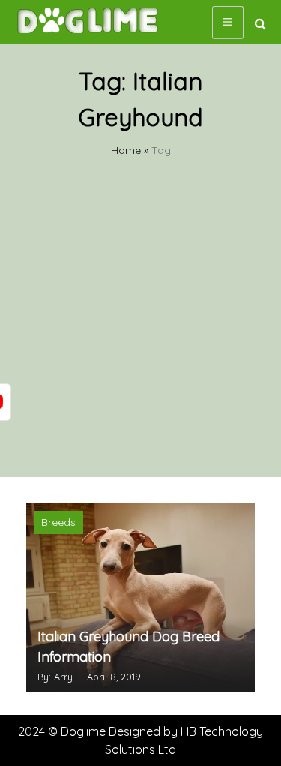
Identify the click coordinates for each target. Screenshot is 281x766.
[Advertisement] (140, 329)
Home (126, 150)
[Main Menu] (228, 22)
